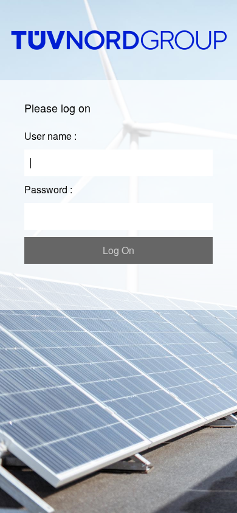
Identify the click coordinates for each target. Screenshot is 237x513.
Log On (118, 250)
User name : (50, 136)
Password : (48, 189)
